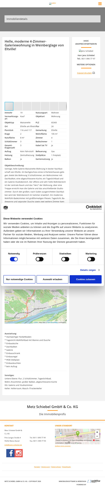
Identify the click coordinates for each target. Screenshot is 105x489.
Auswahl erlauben (52, 279)
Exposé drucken (84, 73)
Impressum (45, 467)
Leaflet (35, 322)
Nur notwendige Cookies (19, 279)
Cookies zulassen (85, 279)
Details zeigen (88, 270)
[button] (64, 57)
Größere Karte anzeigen (63, 446)
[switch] (39, 259)
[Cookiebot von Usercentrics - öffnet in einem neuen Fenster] (90, 207)
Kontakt (37, 467)
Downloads (66, 467)
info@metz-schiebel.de (13, 445)
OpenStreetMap (52, 322)
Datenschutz (56, 467)
